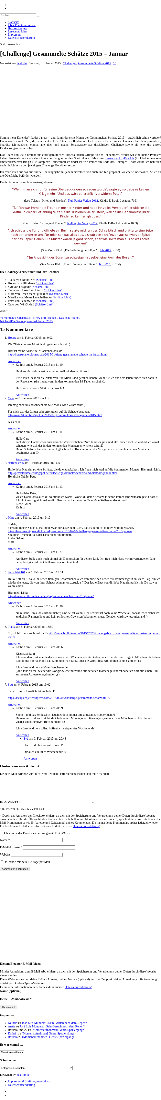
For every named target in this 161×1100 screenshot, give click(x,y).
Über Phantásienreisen (22, 25)
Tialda (12, 626)
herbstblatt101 (16, 572)
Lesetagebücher (17, 31)
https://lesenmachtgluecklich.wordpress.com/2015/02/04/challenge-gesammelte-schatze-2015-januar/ (70, 531)
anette (11, 1026)
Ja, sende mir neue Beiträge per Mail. (27, 862)
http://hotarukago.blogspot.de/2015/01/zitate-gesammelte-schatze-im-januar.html (57, 354)
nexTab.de (22, 1074)
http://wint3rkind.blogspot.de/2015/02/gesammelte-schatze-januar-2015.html (55, 415)
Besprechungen (17, 28)
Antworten (14, 361)
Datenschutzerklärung (21, 37)
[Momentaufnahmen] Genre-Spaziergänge (58, 1030)
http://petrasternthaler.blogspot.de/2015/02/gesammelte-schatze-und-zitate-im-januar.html (62, 473)
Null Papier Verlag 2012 (83, 200)
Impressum (14, 34)
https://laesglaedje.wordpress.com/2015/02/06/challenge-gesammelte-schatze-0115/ (59, 698)
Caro (11, 398)
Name (5, 840)
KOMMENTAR (10, 802)
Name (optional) (10, 991)
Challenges (70, 63)
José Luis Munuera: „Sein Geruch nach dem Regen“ (54, 1023)
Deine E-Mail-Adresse (16, 999)
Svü (10, 684)
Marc (11, 517)
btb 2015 (105, 250)
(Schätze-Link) (45, 279)
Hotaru (12, 337)
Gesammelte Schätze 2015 (94, 63)
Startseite (13, 22)
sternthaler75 (16, 462)
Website (5, 854)
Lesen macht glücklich (119, 158)
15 (114, 63)
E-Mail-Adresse (11, 847)
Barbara (13, 1037)
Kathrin (22, 63)
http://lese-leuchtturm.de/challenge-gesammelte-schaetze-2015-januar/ (51, 596)
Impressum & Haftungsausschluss (29, 1081)
